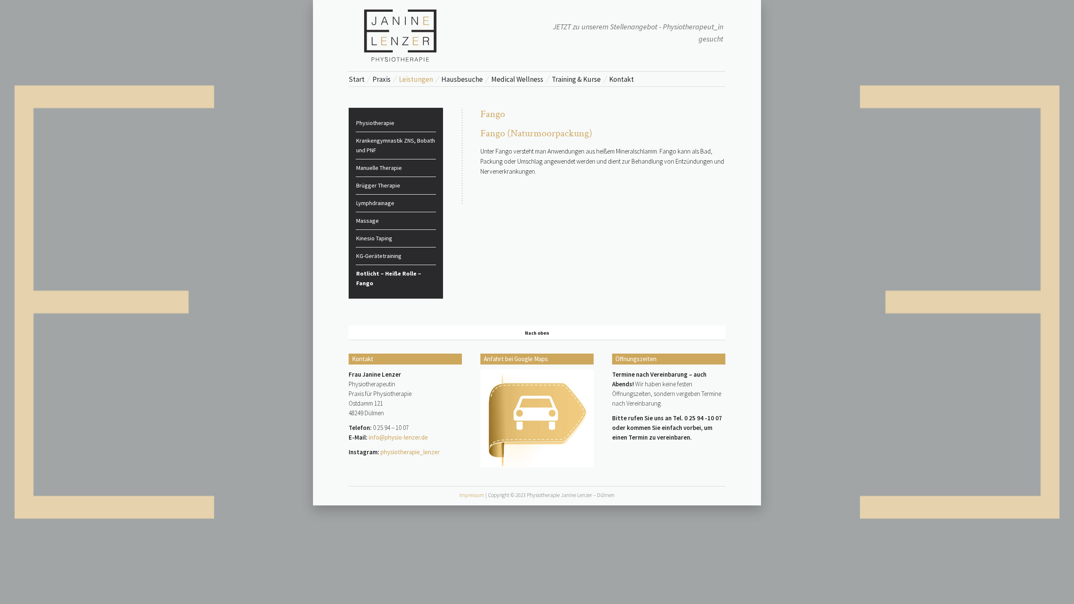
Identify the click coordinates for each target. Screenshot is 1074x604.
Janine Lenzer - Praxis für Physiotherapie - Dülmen (401, 35)
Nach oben (537, 333)
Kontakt (621, 79)
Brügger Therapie (378, 185)
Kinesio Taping (374, 238)
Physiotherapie (375, 123)
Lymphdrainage (375, 203)
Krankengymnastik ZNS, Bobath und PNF (395, 145)
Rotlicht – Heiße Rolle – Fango (388, 278)
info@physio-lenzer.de (398, 437)
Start (357, 79)
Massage (367, 220)
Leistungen (416, 79)
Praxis (382, 79)
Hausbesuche (462, 79)
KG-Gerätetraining (378, 256)
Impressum (471, 495)
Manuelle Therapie (379, 168)
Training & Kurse (576, 79)
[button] (18, 585)
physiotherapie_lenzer (410, 452)
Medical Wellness (517, 79)
